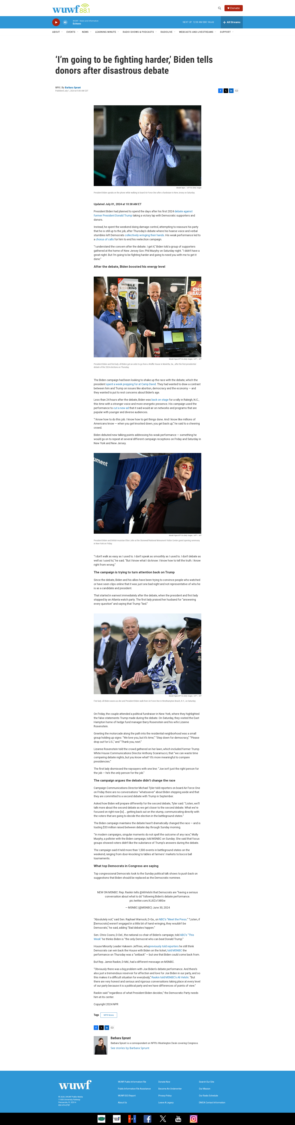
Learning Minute (105, 32)
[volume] (65, 22)
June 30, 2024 (161, 907)
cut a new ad (121, 408)
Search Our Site (206, 1082)
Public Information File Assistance (134, 1089)
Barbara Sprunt (73, 87)
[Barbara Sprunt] (101, 1045)
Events (71, 32)
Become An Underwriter (170, 1089)
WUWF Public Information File (132, 1082)
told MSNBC (174, 950)
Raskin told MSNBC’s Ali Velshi (170, 977)
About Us (122, 1102)
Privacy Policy (165, 1096)
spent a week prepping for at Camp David (131, 384)
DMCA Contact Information (212, 1102)
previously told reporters (164, 946)
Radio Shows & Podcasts (138, 32)
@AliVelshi (146, 892)
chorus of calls (105, 239)
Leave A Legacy (166, 1102)
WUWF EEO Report (127, 1096)
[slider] (70, 22)
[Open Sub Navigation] (62, 32)
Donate (235, 8)
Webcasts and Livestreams (196, 32)
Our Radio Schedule (208, 1096)
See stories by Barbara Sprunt (130, 1048)
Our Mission (204, 1089)
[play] (56, 22)
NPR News (109, 1015)
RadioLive (167, 32)
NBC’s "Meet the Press (173, 919)
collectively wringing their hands (144, 235)
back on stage (160, 399)
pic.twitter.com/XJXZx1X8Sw (147, 900)
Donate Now (164, 1082)
